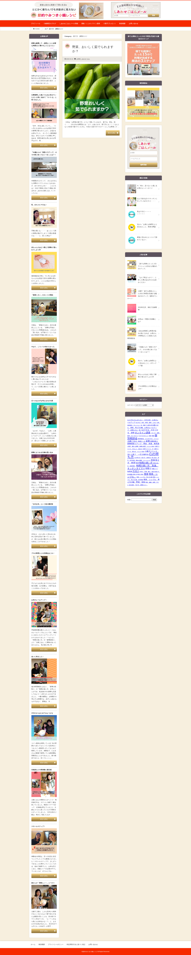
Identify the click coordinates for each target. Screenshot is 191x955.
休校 (150, 435)
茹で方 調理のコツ (142, 485)
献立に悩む (141, 474)
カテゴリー (131, 405)
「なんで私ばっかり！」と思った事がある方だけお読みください (147, 280)
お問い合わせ (133, 23)
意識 (153, 460)
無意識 (129, 471)
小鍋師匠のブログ (50, 23)
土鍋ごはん (132, 441)
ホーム (33, 944)
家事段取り (154, 441)
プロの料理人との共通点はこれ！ (147, 387)
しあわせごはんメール (137, 6)
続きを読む (112, 133)
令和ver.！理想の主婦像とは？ (147, 320)
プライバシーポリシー (55, 944)
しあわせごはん (85, 59)
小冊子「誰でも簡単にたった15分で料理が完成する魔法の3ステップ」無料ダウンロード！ (142, 294)
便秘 (153, 435)
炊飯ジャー (155, 468)
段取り (148, 468)
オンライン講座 (142, 432)
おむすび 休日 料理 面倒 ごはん (146, 422)
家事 (148, 441)
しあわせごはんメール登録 (68, 23)
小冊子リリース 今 (147, 449)
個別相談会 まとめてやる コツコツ (148, 438)
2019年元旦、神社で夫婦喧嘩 (147, 308)
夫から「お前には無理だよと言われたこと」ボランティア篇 (147, 363)
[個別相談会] (143, 89)
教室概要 (122, 23)
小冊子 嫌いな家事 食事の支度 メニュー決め (140, 446)
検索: (129, 500)
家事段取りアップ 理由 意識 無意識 (143, 444)
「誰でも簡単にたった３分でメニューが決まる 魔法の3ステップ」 (147, 266)
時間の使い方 (146, 463)
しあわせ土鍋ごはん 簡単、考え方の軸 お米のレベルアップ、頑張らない (142, 427)
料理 (137, 463)
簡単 (146, 474)
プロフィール (35, 23)
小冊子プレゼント (109, 23)
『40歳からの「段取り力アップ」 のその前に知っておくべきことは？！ (147, 349)
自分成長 (132, 485)
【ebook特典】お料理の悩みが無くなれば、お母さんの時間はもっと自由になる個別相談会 (142, 334)
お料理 (78, 59)
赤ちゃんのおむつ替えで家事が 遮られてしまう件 (147, 375)
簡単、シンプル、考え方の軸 (144, 477)
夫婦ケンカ (141, 441)
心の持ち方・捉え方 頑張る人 (142, 457)
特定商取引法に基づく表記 (76, 944)
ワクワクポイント (143, 435)
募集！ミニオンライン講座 (90, 23)
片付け (135, 471)
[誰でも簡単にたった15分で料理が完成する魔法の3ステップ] (143, 44)
